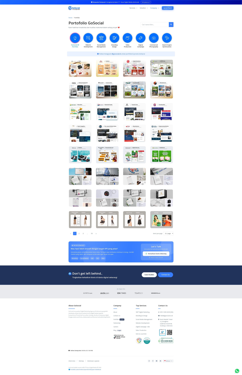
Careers (115, 327)
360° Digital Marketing (142, 312)
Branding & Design (141, 316)
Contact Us (165, 275)
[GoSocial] (74, 8)
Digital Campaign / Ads (143, 327)
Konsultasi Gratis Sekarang (157, 254)
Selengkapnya (145, 2)
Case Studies (149, 275)
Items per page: (158, 233)
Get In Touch (167, 8)
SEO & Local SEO (141, 334)
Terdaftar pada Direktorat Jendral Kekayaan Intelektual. (85, 369)
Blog (117, 330)
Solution (143, 8)
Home (70, 18)
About (115, 312)
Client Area (72, 361)
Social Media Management (144, 319)
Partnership (116, 323)
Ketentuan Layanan (93, 361)
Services (132, 8)
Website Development (142, 323)
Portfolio (118, 319)
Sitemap (81, 361)
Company (153, 8)
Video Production (141, 330)
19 (92, 233)
